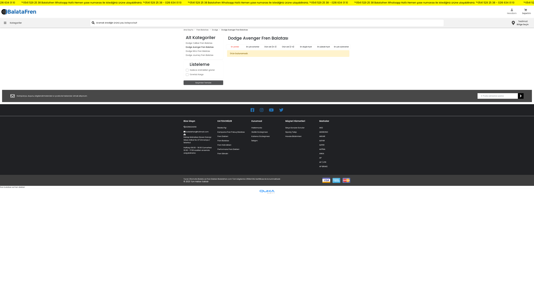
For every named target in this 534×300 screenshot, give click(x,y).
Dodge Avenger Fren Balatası (200, 47)
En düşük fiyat (306, 47)
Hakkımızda (256, 127)
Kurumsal (256, 121)
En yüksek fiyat (323, 47)
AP (320, 158)
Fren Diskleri (222, 136)
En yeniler (235, 47)
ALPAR (322, 140)
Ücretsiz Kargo (197, 74)
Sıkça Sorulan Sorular (295, 127)
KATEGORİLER (224, 121)
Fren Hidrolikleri (224, 145)
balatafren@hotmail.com (197, 131)
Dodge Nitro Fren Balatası (198, 51)
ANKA (321, 153)
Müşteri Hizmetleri (295, 121)
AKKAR (322, 136)
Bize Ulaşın (189, 121)
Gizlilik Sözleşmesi (259, 132)
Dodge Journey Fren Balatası (199, 55)
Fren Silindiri (222, 153)
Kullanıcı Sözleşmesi (260, 136)
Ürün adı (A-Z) (270, 47)
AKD (321, 127)
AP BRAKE (323, 166)
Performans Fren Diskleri (228, 149)
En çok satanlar (252, 47)
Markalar (324, 121)
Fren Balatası (223, 140)
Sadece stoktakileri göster (202, 70)
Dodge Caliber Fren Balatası (199, 43)
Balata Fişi (221, 127)
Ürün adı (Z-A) (288, 47)
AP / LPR (322, 162)
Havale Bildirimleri (293, 136)
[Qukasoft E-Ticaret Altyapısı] (267, 191)
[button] (512, 11)
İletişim (254, 140)
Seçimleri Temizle (203, 82)
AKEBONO (323, 132)
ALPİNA (322, 149)
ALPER (321, 145)
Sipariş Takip (291, 132)
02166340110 (190, 127)
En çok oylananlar (341, 47)
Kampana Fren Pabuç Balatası (231, 132)
